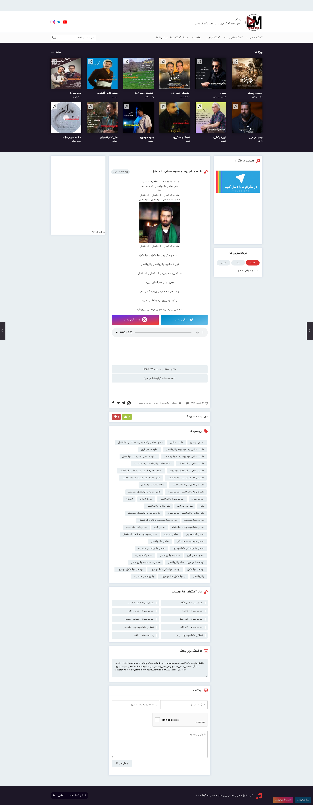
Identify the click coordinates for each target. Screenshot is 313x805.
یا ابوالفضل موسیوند (143, 577)
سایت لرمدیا (146, 499)
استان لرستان (197, 443)
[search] (54, 38)
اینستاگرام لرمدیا (132, 320)
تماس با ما (162, 38)
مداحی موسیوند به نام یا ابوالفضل (140, 534)
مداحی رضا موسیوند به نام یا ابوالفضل (158, 520)
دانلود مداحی (176, 443)
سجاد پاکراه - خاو (246, 271)
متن (202, 506)
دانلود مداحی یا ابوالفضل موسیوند (187, 471)
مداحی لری (159, 527)
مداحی (198, 38)
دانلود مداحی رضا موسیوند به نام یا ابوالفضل (177, 171)
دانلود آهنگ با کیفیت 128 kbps (159, 369)
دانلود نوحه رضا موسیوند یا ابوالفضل (186, 478)
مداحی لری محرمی (194, 534)
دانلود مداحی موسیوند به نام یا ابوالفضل (184, 457)
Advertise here (98, 232)
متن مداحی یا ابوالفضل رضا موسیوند (186, 513)
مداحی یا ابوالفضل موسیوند (151, 548)
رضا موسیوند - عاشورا (192, 611)
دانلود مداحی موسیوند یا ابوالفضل (139, 457)
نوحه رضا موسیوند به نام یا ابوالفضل (186, 562)
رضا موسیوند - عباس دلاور (141, 611)
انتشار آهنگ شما (179, 38)
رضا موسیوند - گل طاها (191, 627)
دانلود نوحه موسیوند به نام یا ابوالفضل (141, 478)
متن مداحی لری (185, 506)
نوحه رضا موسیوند (143, 555)
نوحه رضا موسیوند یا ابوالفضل (145, 562)
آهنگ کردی (214, 38)
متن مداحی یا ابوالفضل (158, 506)
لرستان (129, 499)
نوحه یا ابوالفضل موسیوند (130, 570)
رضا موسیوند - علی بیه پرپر (140, 603)
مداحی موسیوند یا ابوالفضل (190, 541)
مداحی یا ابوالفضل (160, 541)
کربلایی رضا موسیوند (168, 403)
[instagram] (53, 22)
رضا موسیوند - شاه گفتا (191, 619)
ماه (238, 263)
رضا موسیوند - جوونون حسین (139, 619)
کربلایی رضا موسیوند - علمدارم (139, 627)
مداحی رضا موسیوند (194, 520)
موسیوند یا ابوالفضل (170, 555)
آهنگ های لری (235, 38)
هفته (252, 263)
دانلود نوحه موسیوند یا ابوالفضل (188, 485)
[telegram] (59, 22)
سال (223, 263)
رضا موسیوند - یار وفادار (191, 603)
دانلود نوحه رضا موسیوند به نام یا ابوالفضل (141, 471)
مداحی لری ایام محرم (136, 527)
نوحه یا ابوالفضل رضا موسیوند (165, 570)
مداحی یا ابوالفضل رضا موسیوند (188, 548)
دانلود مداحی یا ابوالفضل (191, 464)
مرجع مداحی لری (195, 555)
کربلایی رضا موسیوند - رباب (189, 635)
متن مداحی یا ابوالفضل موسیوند (144, 513)
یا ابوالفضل (198, 577)
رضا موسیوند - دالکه (144, 635)
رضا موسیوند (197, 499)
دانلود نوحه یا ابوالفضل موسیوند (144, 492)
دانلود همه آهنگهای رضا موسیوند (159, 378)
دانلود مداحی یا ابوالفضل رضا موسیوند (152, 464)
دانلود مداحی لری (149, 450)
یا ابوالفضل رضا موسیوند (173, 577)
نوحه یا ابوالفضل (195, 570)
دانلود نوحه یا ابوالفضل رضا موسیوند (186, 492)
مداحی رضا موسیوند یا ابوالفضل (188, 527)
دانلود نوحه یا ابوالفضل (152, 485)
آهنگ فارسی (255, 38)
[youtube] (65, 22)
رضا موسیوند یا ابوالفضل (172, 499)
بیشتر (58, 52)
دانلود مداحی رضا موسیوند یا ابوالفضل (185, 450)
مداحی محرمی (145, 403)
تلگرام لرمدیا (181, 320)
